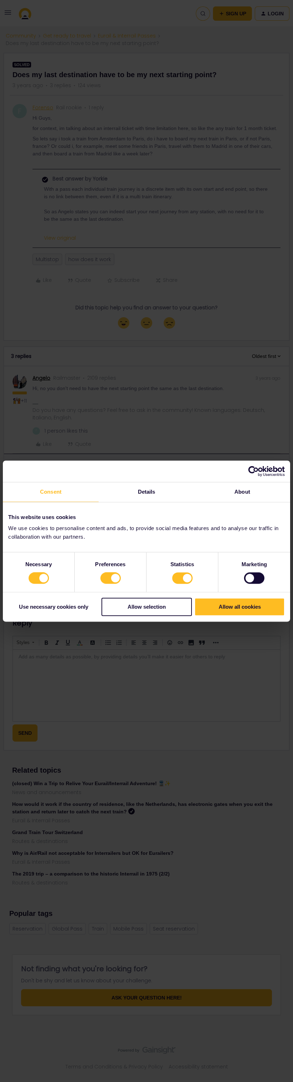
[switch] (110, 578)
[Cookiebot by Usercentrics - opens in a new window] (253, 471)
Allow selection (147, 607)
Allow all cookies (240, 607)
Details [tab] (146, 492)
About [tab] (242, 492)
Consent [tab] (50, 492)
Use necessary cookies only (53, 607)
